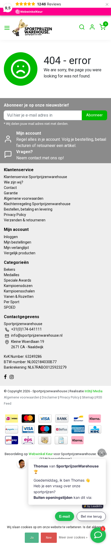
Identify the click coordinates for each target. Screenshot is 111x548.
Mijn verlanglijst (16, 248)
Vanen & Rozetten (19, 296)
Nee (49, 538)
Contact (10, 188)
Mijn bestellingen (17, 242)
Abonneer (94, 115)
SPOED (9, 307)
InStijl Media (93, 391)
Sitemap (88, 397)
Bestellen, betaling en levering (28, 209)
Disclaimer (49, 397)
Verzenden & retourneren (24, 220)
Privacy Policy (15, 215)
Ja (32, 538)
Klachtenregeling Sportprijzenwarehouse (37, 204)
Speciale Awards (17, 280)
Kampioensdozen (18, 286)
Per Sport (11, 302)
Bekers (9, 269)
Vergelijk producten (19, 253)
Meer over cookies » (73, 537)
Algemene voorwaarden (23, 198)
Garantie (11, 193)
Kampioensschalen (19, 291)
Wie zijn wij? (13, 182)
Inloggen (11, 237)
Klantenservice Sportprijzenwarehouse (35, 177)
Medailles (11, 275)
